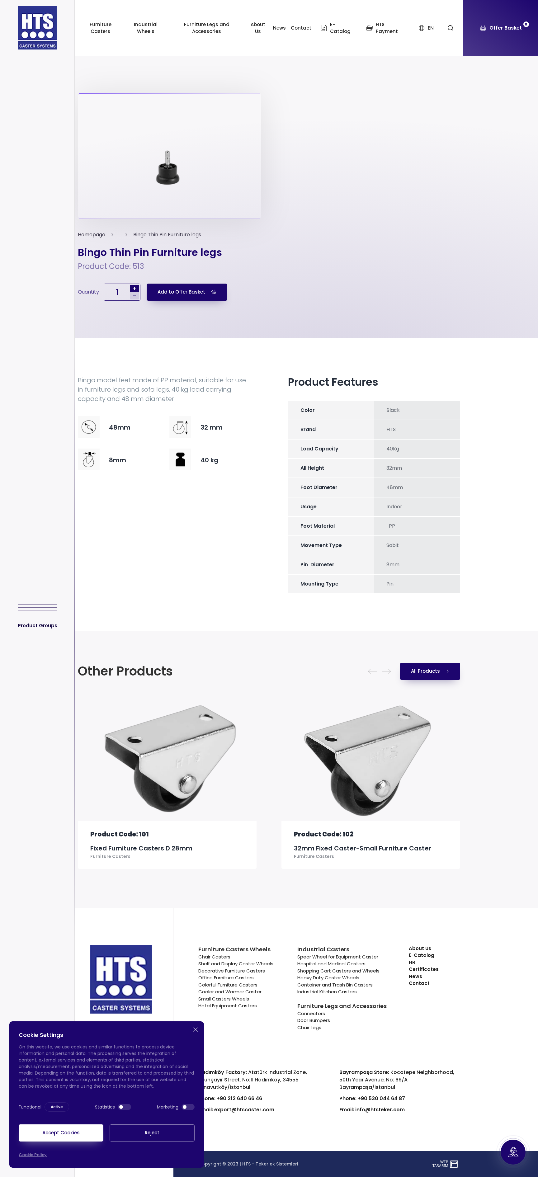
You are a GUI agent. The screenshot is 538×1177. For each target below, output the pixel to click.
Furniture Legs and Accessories (206, 28)
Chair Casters (214, 956)
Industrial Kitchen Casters (327, 991)
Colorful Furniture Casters (227, 985)
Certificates (424, 969)
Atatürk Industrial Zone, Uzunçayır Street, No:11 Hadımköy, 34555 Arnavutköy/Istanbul (252, 1080)
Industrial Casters (323, 949)
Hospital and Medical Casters (331, 963)
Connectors (311, 1013)
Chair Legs (309, 1027)
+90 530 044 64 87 (372, 1098)
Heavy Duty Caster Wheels (328, 977)
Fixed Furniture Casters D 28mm (141, 848)
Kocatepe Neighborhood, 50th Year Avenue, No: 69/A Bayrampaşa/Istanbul (396, 1080)
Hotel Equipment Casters (227, 1005)
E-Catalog (421, 955)
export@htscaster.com (236, 1109)
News (279, 28)
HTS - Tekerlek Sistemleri (270, 1164)
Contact (301, 28)
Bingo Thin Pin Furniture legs (167, 234)
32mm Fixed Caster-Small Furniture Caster (362, 848)
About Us (258, 28)
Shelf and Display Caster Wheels (235, 963)
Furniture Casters (100, 28)
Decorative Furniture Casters (231, 970)
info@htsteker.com (372, 1109)
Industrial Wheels (146, 28)
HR (412, 962)
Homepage (91, 234)
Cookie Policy (33, 1155)
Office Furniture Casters (226, 977)
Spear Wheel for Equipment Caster (337, 956)
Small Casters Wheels (223, 999)
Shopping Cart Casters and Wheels (338, 970)
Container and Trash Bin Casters (335, 985)
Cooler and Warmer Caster (230, 991)
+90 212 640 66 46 (230, 1098)
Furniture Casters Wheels (234, 949)
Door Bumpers (313, 1020)
